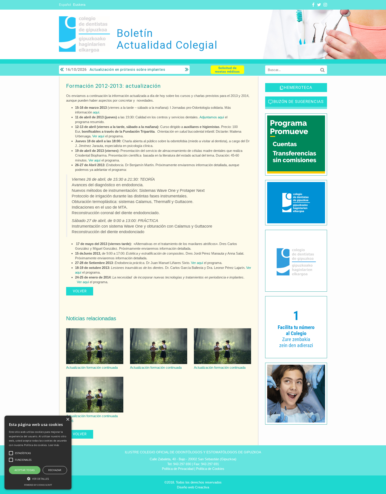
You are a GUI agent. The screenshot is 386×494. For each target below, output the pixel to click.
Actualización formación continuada (92, 367)
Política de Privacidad (177, 469)
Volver (79, 291)
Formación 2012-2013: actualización (113, 86)
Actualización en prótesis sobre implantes (115, 69)
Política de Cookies (210, 469)
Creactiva (202, 487)
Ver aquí (98, 136)
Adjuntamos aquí (211, 117)
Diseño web (185, 487)
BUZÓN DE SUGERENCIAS (298, 101)
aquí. (96, 112)
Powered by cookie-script (38, 485)
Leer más (53, 445)
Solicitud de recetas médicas (227, 69)
